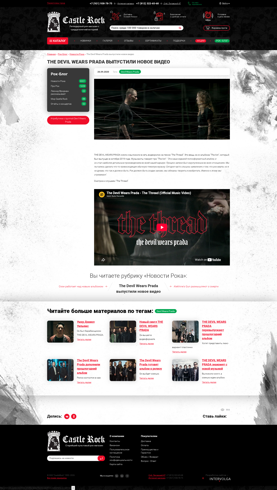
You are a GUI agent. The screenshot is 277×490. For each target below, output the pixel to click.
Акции (201, 40)
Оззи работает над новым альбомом (81, 286)
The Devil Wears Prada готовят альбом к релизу (150, 364)
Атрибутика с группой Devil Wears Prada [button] (68, 120)
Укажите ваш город (56, 3)
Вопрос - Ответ (148, 461)
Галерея (107, 40)
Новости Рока (77, 54)
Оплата (145, 445)
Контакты (115, 441)
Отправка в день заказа (224, 15)
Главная (51, 54)
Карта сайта (116, 464)
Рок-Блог (62, 54)
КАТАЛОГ (59, 40)
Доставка (146, 441)
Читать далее (84, 339)
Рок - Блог (222, 40)
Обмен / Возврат (149, 457)
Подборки (179, 40)
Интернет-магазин (126, 3)
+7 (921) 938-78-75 (101, 3)
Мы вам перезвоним (197, 3)
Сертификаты (153, 40)
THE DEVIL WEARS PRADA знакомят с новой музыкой (214, 364)
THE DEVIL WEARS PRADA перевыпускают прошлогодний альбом (214, 330)
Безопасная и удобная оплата (178, 15)
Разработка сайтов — (217, 475)
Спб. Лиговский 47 (172, 3)
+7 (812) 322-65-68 (147, 3)
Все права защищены (57, 478)
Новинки (85, 40)
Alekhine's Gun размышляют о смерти (196, 286)
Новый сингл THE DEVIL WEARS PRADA (151, 326)
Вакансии (115, 445)
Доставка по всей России (130, 15)
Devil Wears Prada (130, 72)
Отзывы (128, 40)
